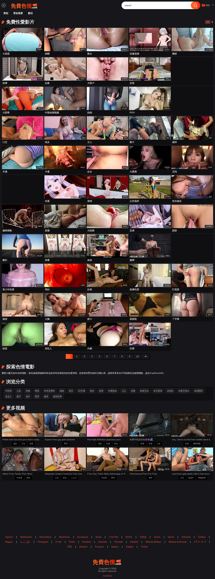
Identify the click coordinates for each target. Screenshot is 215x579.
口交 (23, 443)
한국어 (129, 537)
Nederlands (26, 537)
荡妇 (15, 443)
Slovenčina (64, 537)
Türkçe (144, 546)
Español (134, 542)
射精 (31, 443)
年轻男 (19, 478)
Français (99, 546)
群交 (65, 478)
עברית (58, 542)
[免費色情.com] (24, 5)
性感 (108, 443)
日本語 (143, 537)
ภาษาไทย (113, 537)
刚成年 (191, 478)
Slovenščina (45, 537)
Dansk (171, 537)
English (129, 546)
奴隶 (187, 443)
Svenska (102, 542)
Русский (118, 542)
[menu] (4, 5)
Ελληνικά (186, 537)
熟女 (116, 443)
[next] (145, 356)
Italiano (115, 546)
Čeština (202, 537)
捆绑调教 (197, 443)
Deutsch (83, 546)
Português (43, 542)
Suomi (157, 537)
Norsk (98, 537)
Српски (9, 537)
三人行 (74, 478)
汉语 (69, 546)
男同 (66, 443)
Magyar (9, 542)
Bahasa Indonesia (178, 542)
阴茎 (142, 443)
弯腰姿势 (202, 478)
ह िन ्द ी (200, 542)
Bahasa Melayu (153, 542)
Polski (72, 542)
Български (82, 537)
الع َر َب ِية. (25, 542)
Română (86, 542)
